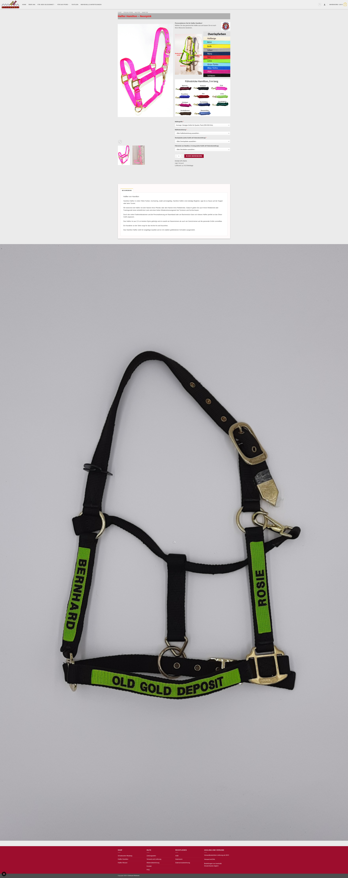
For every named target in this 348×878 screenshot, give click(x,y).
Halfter (137, 12)
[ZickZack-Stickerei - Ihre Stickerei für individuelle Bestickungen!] (10, 4)
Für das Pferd (62, 4)
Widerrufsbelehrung (153, 862)
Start (120, 12)
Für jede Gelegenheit (46, 4)
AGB (176, 855)
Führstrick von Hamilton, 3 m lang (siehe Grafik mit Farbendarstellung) (197, 146)
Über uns (31, 4)
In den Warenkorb (194, 156)
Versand (181, 163)
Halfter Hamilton (123, 859)
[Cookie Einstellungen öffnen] (4, 875)
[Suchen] (319, 4)
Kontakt (149, 866)
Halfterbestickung (181, 129)
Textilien (75, 4)
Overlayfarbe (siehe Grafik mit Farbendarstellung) (190, 137)
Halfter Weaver (122, 862)
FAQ (148, 869)
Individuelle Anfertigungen (91, 4)
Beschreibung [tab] (127, 190)
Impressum (178, 859)
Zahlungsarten (151, 855)
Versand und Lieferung (154, 859)
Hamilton (145, 12)
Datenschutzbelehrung (182, 862)
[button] (325, 5)
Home (24, 4)
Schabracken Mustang (125, 855)
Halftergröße (179, 121)
